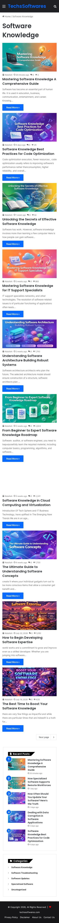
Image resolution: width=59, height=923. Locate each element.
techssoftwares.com (30, 912)
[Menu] (4, 7)
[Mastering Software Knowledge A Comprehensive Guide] (29, 57)
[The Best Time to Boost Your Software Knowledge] (29, 682)
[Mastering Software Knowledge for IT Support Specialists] (29, 263)
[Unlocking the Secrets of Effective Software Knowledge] (29, 197)
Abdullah (8, 75)
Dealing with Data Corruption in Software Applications (38, 817)
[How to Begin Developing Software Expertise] (29, 615)
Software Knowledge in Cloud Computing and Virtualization (26, 502)
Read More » (13, 107)
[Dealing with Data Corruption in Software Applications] (16, 817)
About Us (36, 917)
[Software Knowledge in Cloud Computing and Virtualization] (29, 478)
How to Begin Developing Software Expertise (22, 639)
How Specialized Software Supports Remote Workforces (39, 782)
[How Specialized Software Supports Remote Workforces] (16, 783)
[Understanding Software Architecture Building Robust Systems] (29, 334)
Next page (44, 737)
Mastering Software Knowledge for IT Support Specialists (27, 288)
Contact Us (49, 917)
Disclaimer (25, 917)
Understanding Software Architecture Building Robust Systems (25, 360)
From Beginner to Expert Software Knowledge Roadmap (29, 432)
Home (7, 16)
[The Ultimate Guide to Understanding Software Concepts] (29, 545)
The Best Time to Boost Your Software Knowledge (25, 706)
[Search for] (55, 7)
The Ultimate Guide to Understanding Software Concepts (22, 571)
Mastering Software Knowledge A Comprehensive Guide (29, 81)
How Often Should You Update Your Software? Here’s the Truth (38, 798)
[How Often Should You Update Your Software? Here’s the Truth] (16, 798)
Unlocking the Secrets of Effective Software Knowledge (29, 221)
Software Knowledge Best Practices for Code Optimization (28, 151)
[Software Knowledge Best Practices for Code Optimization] (29, 127)
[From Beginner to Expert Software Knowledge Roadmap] (29, 408)
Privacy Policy (11, 917)
